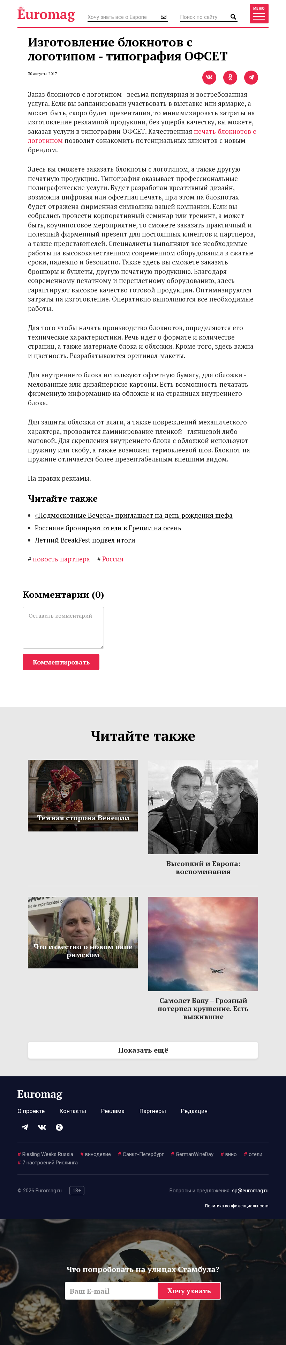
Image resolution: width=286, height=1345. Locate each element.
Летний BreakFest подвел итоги (85, 540)
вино (228, 1154)
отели (253, 1154)
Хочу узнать (189, 1290)
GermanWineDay (192, 1154)
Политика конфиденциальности (237, 1206)
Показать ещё (143, 1050)
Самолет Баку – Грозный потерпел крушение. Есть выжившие (203, 1008)
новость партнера (59, 558)
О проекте (31, 1110)
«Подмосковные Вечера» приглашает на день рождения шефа (134, 515)
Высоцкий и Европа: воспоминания (203, 867)
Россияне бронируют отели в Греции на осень (108, 527)
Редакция (194, 1110)
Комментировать (61, 662)
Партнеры (153, 1110)
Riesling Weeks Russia (45, 1154)
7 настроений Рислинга (47, 1162)
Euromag (46, 13)
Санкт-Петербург (141, 1154)
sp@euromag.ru (250, 1190)
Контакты (73, 1110)
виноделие (95, 1154)
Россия (110, 558)
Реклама (113, 1110)
